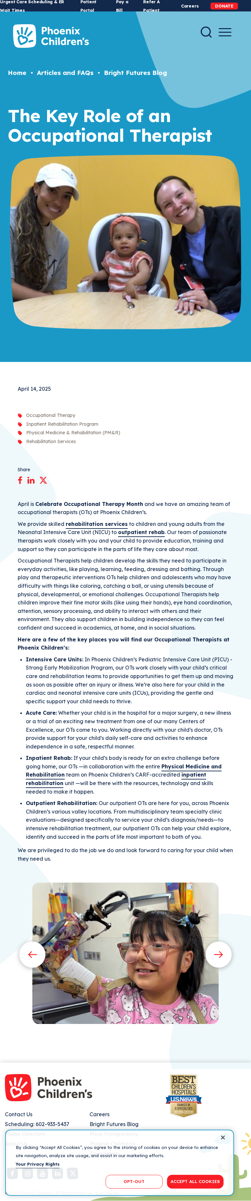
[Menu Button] (225, 32)
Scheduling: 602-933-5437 (37, 1124)
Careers (189, 6)
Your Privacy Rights (37, 1164)
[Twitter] (43, 479)
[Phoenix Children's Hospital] (51, 36)
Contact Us (18, 1114)
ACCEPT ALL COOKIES (195, 1181)
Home (17, 73)
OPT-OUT (134, 1181)
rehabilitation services (97, 524)
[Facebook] (20, 479)
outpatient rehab (141, 532)
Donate (224, 6)
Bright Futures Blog (135, 73)
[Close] (223, 1137)
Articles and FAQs (65, 73)
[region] (119, 1163)
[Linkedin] (30, 479)
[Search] (206, 32)
